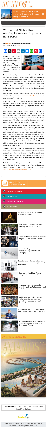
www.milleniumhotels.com (28, 96)
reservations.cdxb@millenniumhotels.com (17, 169)
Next (43, 14)
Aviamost (8, 43)
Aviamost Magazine (14, 336)
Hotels (18, 45)
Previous (4, 14)
